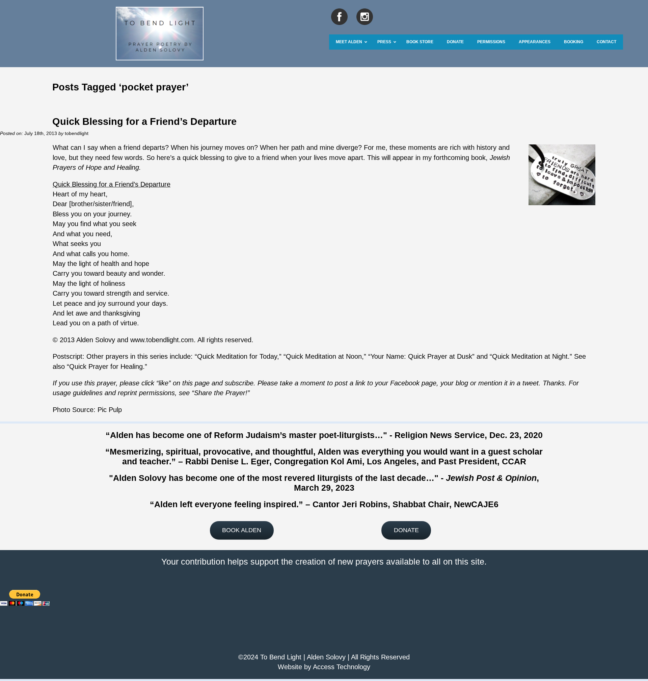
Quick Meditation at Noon (324, 356)
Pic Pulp (110, 409)
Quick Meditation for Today (237, 356)
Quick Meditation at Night (530, 356)
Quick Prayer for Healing (106, 366)
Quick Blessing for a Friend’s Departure (144, 121)
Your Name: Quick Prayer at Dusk (421, 356)
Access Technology (341, 667)
